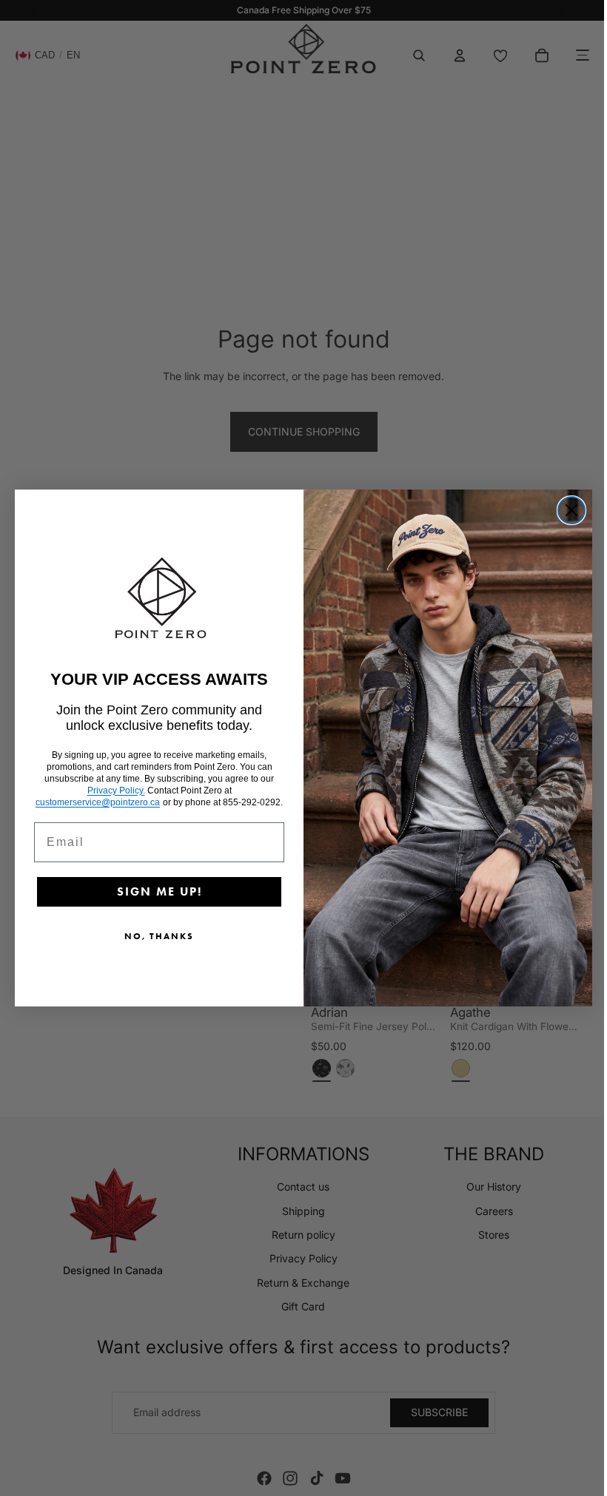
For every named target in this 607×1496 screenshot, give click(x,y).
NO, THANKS (155, 935)
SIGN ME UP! (155, 891)
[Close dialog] (567, 510)
